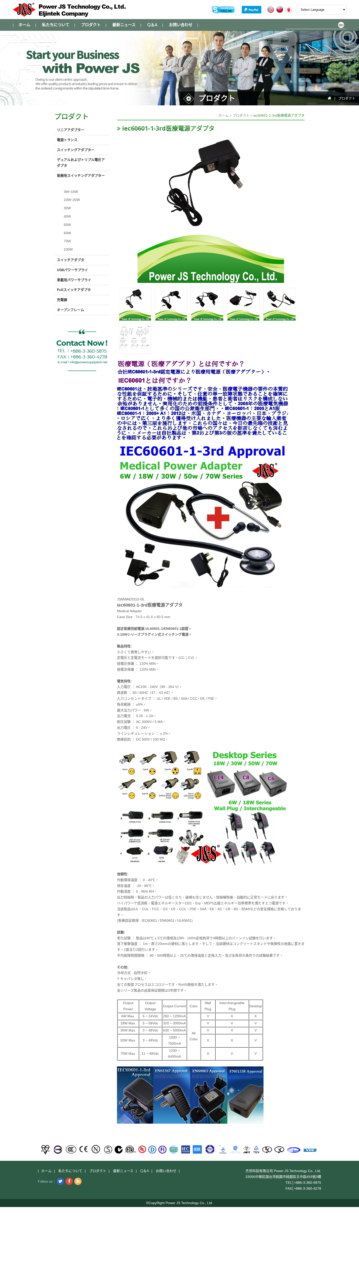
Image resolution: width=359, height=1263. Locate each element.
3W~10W (71, 192)
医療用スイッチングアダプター (81, 175)
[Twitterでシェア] (60, 1181)
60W (67, 233)
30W (67, 208)
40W (67, 216)
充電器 (62, 300)
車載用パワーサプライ (74, 280)
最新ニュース (124, 24)
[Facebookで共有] (69, 1181)
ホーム (24, 24)
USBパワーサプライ (72, 270)
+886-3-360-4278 (307, 1188)
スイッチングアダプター (76, 150)
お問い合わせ (180, 24)
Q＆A (152, 24)
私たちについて (55, 24)
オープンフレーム (70, 310)
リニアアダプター (70, 130)
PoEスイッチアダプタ (74, 290)
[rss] (78, 1181)
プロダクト (91, 24)
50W (67, 225)
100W (68, 249)
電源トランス (67, 140)
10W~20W (72, 200)
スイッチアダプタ (70, 260)
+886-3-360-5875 (307, 1183)
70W (67, 241)
